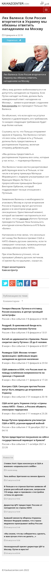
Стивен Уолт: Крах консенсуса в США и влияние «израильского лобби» (23, 466)
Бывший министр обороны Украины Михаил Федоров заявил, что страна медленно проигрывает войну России (23, 523)
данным (23, 218)
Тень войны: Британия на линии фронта (24, 478)
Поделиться (13, 40)
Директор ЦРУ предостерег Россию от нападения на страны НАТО (23, 508)
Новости (8, 457)
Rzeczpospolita (9, 105)
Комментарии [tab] (13, 301)
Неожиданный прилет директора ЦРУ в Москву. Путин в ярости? (24, 549)
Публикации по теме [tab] (15, 295)
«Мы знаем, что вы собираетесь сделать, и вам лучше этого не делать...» (25, 536)
